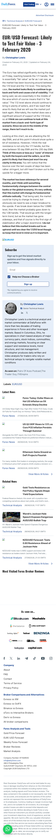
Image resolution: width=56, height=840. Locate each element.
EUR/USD (17, 384)
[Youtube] (43, 658)
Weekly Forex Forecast (15, 742)
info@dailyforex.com (12, 760)
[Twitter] (27, 313)
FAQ (6, 674)
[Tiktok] (34, 658)
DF (3, 21)
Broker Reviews (12, 746)
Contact (8, 678)
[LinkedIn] (22, 313)
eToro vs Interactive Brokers (18, 712)
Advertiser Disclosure (45, 15)
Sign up (28, 284)
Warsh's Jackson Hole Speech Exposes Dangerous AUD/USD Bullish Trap (38, 517)
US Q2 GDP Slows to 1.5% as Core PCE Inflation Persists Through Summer (38, 427)
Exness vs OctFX (12, 703)
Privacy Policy (11, 687)
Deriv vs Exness (12, 717)
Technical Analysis (15, 21)
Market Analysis (12, 751)
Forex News (8, 415)
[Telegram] (26, 658)
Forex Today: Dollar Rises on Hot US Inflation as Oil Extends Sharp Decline (38, 401)
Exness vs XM (11, 699)
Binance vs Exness (13, 708)
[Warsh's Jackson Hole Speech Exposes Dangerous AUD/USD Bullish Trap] (11, 521)
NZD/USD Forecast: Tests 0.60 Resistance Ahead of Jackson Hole (37, 543)
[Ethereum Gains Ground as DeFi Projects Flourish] (11, 450)
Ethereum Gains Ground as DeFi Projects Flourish (37, 454)
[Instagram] (50, 658)
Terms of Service (13, 683)
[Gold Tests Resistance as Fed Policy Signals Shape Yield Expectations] (11, 487)
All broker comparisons (16, 721)
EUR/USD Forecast (32, 21)
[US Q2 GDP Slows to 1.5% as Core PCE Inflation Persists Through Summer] (11, 424)
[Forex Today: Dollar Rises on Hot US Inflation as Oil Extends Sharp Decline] (11, 397)
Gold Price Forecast (14, 733)
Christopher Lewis (33, 304)
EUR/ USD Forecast (14, 737)
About (7, 669)
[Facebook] (4, 658)
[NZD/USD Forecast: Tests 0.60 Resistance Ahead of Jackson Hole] (11, 539)
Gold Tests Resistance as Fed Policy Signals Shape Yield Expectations (36, 491)
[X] (11, 658)
